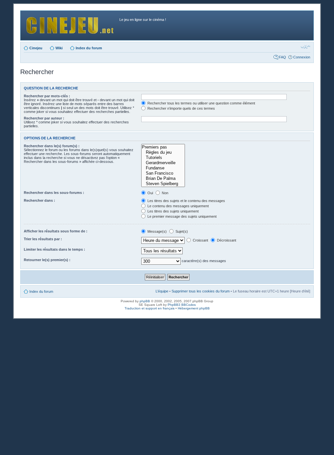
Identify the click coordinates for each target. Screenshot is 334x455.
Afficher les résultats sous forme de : (55, 231)
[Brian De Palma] (163, 178)
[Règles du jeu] (163, 152)
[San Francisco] (163, 173)
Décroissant (226, 240)
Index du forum (89, 48)
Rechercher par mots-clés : (47, 96)
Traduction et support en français (150, 308)
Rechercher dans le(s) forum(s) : (52, 146)
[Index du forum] (70, 23)
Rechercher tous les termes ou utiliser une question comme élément (200, 103)
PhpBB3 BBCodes (182, 304)
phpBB (145, 301)
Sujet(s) (181, 231)
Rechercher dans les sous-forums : (54, 193)
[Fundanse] (163, 168)
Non (164, 193)
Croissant (200, 240)
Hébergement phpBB (194, 308)
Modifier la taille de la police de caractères (305, 47)
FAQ (282, 57)
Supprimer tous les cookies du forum (201, 291)
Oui (149, 193)
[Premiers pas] (163, 147)
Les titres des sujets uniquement (172, 211)
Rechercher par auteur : (44, 118)
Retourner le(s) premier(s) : (47, 260)
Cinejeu (35, 48)
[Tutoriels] (163, 157)
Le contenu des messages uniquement (177, 206)
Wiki (59, 48)
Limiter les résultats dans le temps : (54, 249)
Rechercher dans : (39, 200)
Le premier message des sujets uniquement (181, 216)
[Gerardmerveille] (163, 162)
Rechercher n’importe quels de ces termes (180, 108)
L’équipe (162, 291)
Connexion (301, 57)
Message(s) (157, 231)
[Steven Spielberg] (163, 183)
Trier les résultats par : (43, 239)
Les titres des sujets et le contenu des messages (185, 201)
